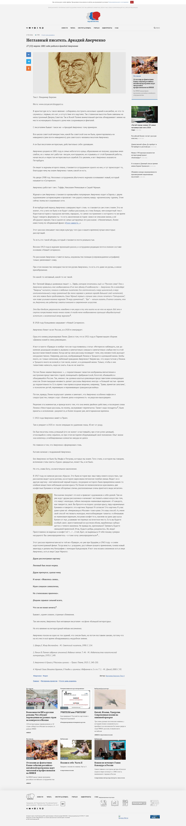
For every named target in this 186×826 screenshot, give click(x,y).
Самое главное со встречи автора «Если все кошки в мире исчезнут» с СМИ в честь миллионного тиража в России (110, 771)
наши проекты (107, 28)
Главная (36, 681)
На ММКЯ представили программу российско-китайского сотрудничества (40, 778)
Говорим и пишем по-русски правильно (72, 688)
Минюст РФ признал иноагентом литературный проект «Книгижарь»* (143, 155)
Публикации (64, 739)
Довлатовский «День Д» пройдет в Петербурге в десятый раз (144, 145)
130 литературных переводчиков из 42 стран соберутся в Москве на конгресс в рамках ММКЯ (40, 726)
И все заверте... (72, 223)
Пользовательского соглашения (118, 2)
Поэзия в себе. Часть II (71, 762)
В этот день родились (48, 35)
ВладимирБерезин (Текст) (115, 676)
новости (65, 28)
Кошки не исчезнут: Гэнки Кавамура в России (107, 764)
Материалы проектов (49, 681)
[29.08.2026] (41, 690)
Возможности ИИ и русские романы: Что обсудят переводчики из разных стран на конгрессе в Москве (41, 716)
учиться (96, 28)
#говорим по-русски (79, 722)
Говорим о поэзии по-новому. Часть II (73, 767)
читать (72, 28)
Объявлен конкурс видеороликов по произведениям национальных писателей (144, 174)
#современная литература (103, 778)
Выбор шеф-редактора (102, 688)
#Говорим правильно (66, 722)
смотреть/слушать (84, 28)
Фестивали (29, 688)
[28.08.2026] (41, 741)
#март (45, 676)
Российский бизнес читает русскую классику (144, 137)
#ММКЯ (28, 732)
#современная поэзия (106, 735)
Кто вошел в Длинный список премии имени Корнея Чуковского (144, 165)
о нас (117, 28)
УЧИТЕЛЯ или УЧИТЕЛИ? (73, 712)
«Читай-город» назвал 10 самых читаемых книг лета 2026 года (143, 127)
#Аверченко (37, 676)
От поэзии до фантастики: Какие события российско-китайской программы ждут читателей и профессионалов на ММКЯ (40, 767)
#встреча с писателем (118, 778)
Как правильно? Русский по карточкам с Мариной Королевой (74, 717)
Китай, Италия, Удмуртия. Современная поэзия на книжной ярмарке (108, 715)
